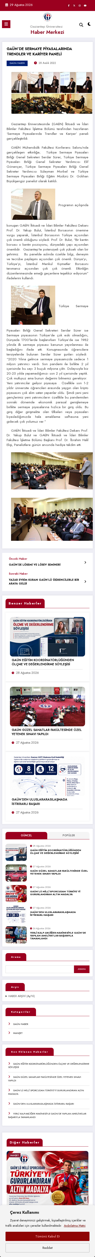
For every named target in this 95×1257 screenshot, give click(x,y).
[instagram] (80, 5)
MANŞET (18, 1033)
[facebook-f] (69, 5)
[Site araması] (81, 25)
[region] (47, 1231)
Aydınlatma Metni (75, 1225)
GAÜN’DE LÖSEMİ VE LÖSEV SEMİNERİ (35, 565)
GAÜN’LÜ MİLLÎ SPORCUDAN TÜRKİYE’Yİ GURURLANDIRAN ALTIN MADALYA (55, 893)
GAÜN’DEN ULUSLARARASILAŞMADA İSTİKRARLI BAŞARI (53, 914)
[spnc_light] (89, 25)
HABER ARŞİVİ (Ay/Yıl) (21, 996)
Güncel (26, 835)
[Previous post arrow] (85, 562)
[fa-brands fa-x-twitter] (74, 5)
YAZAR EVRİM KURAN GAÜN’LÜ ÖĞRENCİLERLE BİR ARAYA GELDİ (44, 582)
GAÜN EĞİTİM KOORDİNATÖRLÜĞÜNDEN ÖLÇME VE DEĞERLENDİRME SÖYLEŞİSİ (55, 852)
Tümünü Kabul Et (47, 1236)
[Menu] (6, 24)
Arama (16, 957)
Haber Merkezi (47, 32)
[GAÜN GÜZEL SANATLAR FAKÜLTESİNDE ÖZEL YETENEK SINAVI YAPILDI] (47, 706)
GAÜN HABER (20, 1024)
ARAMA (82, 969)
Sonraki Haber (18, 573)
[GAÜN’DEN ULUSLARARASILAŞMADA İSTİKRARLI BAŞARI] (47, 776)
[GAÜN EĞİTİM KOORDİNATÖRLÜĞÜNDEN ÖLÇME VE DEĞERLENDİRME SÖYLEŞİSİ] (47, 636)
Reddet (47, 1248)
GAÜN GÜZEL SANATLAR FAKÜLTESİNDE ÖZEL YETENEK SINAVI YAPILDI (59, 872)
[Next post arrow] (85, 581)
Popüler (69, 835)
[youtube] (85, 5)
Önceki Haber (18, 558)
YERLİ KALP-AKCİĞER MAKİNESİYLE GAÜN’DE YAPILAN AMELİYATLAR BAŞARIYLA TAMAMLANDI (58, 935)
